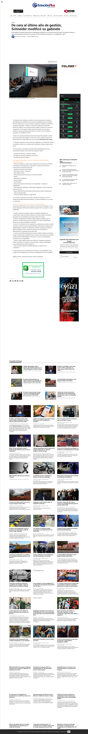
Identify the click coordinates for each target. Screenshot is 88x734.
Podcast (50, 15)
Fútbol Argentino (59, 15)
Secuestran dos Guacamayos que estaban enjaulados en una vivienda (19, 640)
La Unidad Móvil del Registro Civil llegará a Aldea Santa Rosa (66, 380)
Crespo (14, 15)
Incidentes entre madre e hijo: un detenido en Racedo (42, 502)
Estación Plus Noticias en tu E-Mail (69, 240)
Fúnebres (20, 15)
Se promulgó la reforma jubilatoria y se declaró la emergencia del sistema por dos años (43, 585)
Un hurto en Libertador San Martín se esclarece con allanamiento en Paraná (68, 449)
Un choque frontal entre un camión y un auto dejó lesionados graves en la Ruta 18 (19, 556)
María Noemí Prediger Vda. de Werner (69, 166)
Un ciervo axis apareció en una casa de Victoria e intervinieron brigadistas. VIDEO (67, 641)
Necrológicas (20, 479)
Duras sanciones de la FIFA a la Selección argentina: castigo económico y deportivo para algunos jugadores (67, 613)
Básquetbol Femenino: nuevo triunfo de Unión (43, 640)
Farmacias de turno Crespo (40, 15)
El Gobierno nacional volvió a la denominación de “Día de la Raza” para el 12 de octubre (42, 668)
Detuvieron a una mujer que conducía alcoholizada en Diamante (67, 476)
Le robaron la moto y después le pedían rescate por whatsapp (42, 476)
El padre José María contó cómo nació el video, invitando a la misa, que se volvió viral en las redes (66, 368)
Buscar (66, 15)
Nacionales (11, 453)
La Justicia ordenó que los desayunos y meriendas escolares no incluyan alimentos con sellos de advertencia (68, 585)
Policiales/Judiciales (69, 422)
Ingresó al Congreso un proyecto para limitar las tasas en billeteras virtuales (44, 420)
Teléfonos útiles (28, 15)
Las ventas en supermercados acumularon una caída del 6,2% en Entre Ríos (42, 530)
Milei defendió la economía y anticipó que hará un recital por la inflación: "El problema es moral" (20, 668)
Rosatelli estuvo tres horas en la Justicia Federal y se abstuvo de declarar (66, 668)
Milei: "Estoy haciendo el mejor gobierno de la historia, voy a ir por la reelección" (19, 450)
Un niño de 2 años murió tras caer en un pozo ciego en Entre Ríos (19, 502)
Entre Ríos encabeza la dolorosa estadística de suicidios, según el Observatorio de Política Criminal (18, 585)
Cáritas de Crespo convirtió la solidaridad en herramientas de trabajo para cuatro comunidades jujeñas (66, 394)
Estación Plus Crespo (20, 36)
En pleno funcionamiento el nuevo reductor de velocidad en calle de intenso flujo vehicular (32, 381)
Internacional (11, 699)
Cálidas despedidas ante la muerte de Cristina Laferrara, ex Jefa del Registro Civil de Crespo (32, 368)
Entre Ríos (34, 533)
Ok (69, 731)
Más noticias (74, 15)
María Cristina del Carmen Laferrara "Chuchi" (19, 476)
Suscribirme (69, 252)
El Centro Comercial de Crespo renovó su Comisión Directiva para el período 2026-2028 (32, 394)
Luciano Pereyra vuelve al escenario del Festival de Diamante (67, 529)
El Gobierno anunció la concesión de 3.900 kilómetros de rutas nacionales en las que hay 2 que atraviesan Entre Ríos (44, 613)
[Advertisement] (44, 47)
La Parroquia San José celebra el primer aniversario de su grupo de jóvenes (18, 612)
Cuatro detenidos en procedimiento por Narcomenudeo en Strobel (43, 555)
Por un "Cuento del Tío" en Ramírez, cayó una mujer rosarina (67, 419)
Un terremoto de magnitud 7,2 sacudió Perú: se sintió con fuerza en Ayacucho (19, 696)
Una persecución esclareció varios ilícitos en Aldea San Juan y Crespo (43, 695)
